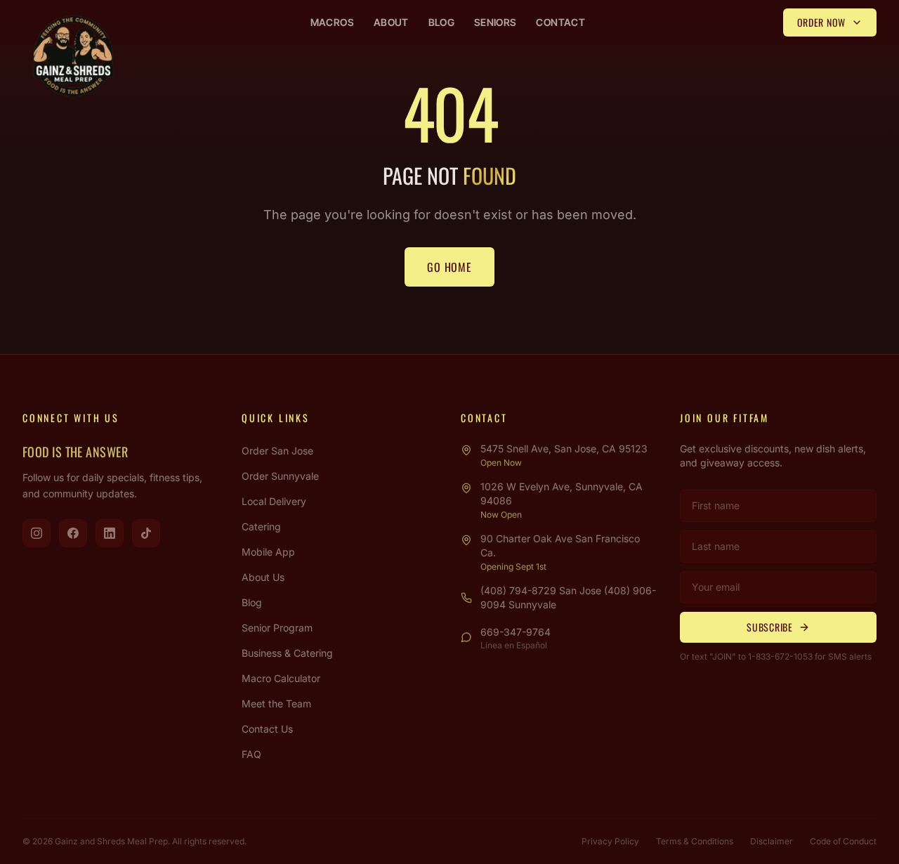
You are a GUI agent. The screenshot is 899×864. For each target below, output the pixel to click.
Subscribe (769, 627)
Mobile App (268, 552)
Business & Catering (287, 653)
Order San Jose (277, 451)
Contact (560, 22)
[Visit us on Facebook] (73, 533)
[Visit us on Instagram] (36, 533)
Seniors (495, 22)
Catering (261, 526)
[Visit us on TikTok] (146, 533)
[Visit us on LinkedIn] (110, 533)
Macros (332, 22)
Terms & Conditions (694, 841)
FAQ (251, 754)
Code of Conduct (843, 841)
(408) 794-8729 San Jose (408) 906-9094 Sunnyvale (568, 597)
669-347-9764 (515, 632)
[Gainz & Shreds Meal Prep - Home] (73, 56)
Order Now (821, 22)
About (391, 22)
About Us (263, 577)
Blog (441, 22)
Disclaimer (771, 841)
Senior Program (277, 628)
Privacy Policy (610, 841)
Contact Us (267, 729)
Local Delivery (274, 501)
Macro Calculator (281, 678)
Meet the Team (276, 703)
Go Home (449, 266)
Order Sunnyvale (280, 476)
